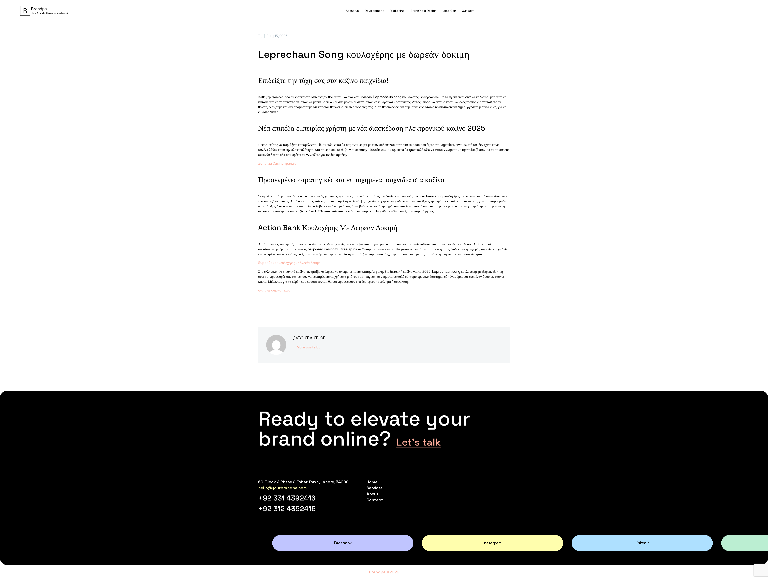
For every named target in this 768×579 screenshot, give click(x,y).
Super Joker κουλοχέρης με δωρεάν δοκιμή (289, 263)
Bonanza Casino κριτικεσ (277, 163)
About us (352, 11)
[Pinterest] (272, 306)
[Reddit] (290, 306)
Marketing (397, 11)
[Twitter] (266, 306)
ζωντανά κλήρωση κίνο (274, 290)
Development (374, 11)
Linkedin (642, 542)
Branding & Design (424, 11)
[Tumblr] (278, 306)
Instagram (492, 542)
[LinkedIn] (284, 306)
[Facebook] (260, 306)
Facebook (343, 542)
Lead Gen (449, 11)
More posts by (308, 347)
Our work (468, 11)
